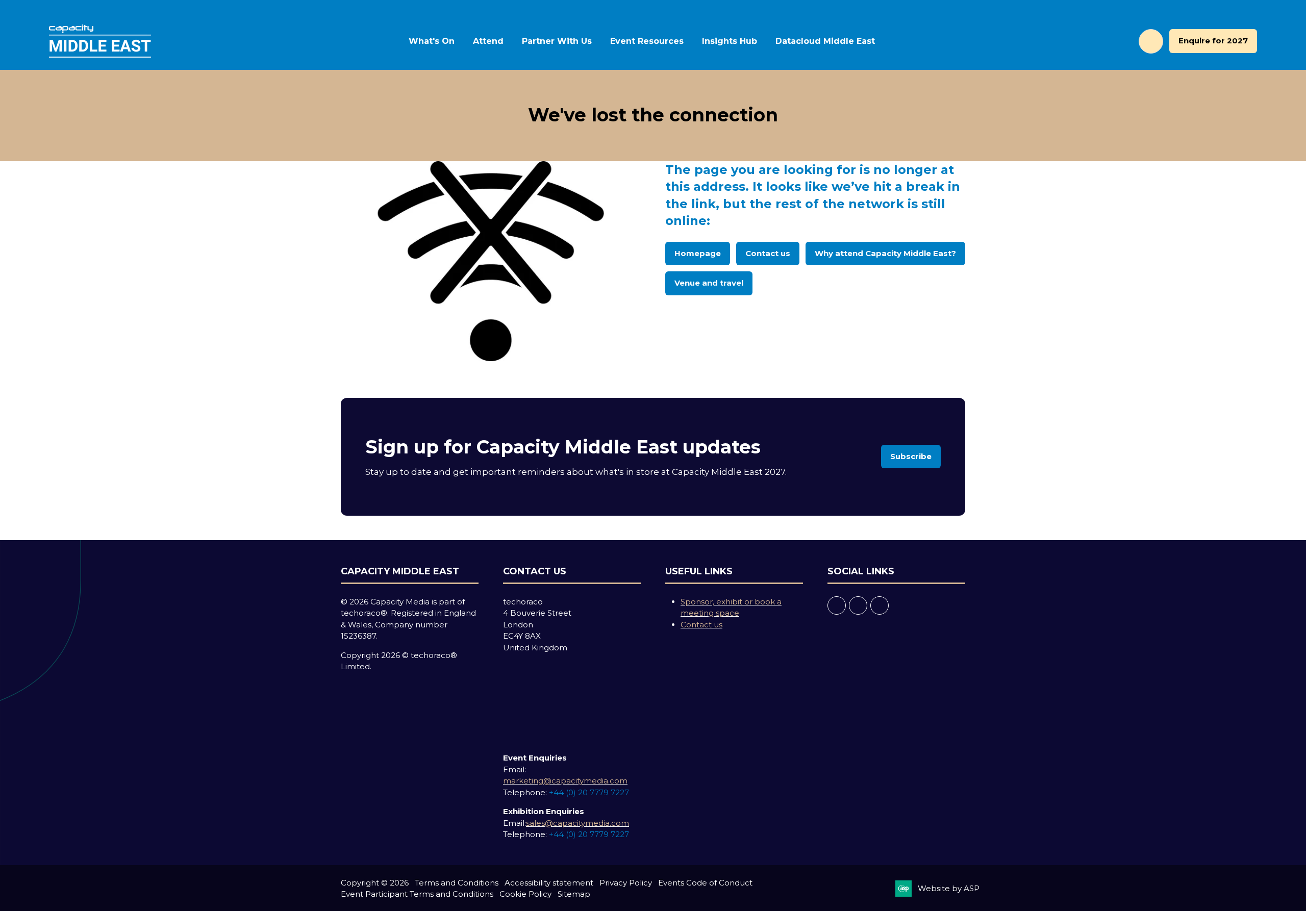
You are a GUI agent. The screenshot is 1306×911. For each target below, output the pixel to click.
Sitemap (574, 894)
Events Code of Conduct (705, 883)
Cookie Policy (525, 894)
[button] (1151, 41)
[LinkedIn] (836, 605)
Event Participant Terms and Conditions (417, 894)
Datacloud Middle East (825, 41)
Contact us (701, 624)
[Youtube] (879, 605)
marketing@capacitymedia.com (565, 781)
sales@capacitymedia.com (577, 823)
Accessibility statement (549, 883)
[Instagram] (858, 605)
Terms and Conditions (456, 883)
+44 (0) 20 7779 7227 (589, 792)
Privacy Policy (625, 883)
